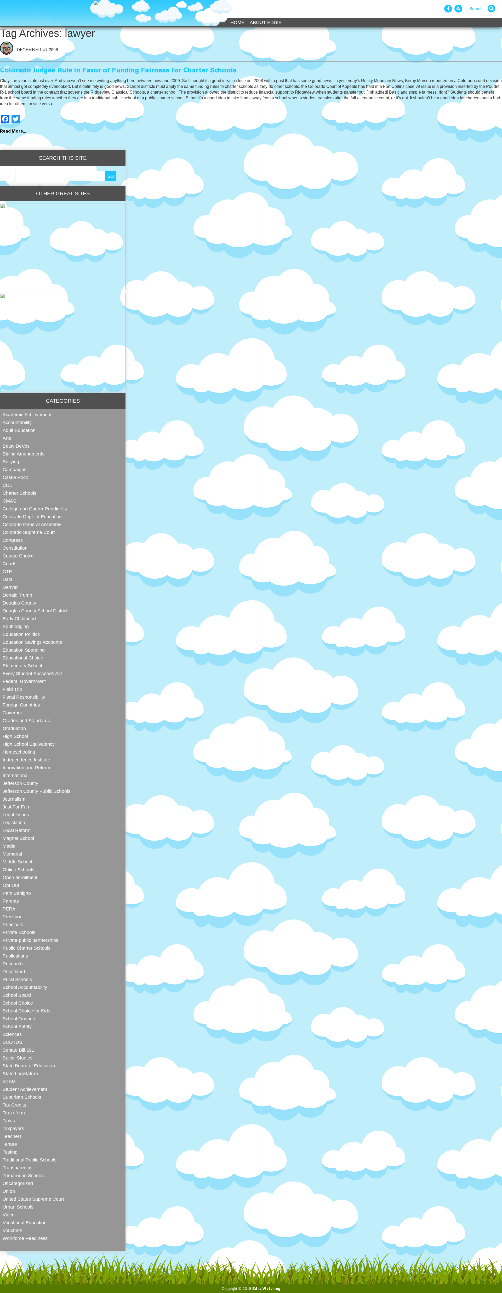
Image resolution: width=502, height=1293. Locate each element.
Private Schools (19, 932)
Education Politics (21, 634)
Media (9, 846)
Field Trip (12, 689)
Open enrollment (20, 877)
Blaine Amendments (23, 453)
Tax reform (14, 1112)
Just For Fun (16, 806)
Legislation (14, 822)
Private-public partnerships (30, 940)
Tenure (10, 1144)
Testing (10, 1151)
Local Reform (17, 830)
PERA (9, 908)
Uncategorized (18, 1183)
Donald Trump (17, 595)
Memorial (12, 853)
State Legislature (20, 1073)
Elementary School (22, 665)
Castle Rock (15, 477)
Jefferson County (20, 783)
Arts (7, 438)
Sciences (12, 1034)
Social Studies (17, 1057)
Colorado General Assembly (32, 524)
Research (13, 963)
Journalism (14, 798)
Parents (11, 900)
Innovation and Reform (26, 767)
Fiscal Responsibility (24, 696)
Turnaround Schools (24, 1175)
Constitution (15, 547)
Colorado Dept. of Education (32, 516)
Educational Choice (23, 657)
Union (9, 1191)
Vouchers (12, 1230)
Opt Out (11, 885)
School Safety (17, 1026)
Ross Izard (14, 971)
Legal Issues (16, 814)
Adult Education (19, 430)
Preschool (13, 916)
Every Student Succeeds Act (32, 673)
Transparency (17, 1167)
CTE (7, 571)
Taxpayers (13, 1128)
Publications (15, 955)
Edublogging (16, 626)
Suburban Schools (22, 1097)
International (15, 775)
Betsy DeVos (16, 445)
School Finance (19, 1018)
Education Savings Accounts (32, 642)
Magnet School (18, 838)
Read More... (13, 131)
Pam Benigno (17, 893)
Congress (13, 540)
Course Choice (18, 555)
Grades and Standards (26, 720)
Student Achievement (25, 1089)
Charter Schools (19, 493)
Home (237, 22)
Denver (10, 587)
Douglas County (19, 602)
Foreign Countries (21, 704)
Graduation (14, 728)
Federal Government (24, 681)
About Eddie (266, 22)
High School (15, 736)
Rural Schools (17, 979)
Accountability (17, 422)
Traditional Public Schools (29, 1159)
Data (8, 579)
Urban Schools (18, 1206)
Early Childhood (19, 618)
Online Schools (18, 869)
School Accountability (25, 987)
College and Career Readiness (35, 508)
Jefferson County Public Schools (36, 791)
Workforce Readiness (25, 1238)
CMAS (9, 500)
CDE (8, 485)
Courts (9, 563)
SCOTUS (12, 1042)
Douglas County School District (35, 610)
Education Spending (24, 649)
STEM (9, 1081)
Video (9, 1214)
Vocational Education (25, 1222)
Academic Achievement (27, 414)
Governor (12, 712)
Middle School (17, 861)
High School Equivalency (29, 744)
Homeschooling (19, 751)
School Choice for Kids (26, 1010)
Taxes (9, 1120)
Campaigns (14, 469)
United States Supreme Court (33, 1199)
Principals (13, 924)
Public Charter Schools (26, 947)
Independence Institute (26, 759)
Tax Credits (14, 1104)
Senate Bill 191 (18, 1049)
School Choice (18, 1002)
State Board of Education (29, 1065)
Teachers (12, 1136)
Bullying (11, 461)
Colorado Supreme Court (29, 532)
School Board (17, 995)
